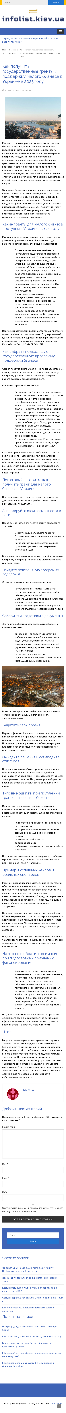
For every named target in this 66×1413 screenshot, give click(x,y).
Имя (5, 1164)
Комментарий (9, 1127)
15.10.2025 (9, 90)
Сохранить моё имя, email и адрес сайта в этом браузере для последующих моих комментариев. (32, 1210)
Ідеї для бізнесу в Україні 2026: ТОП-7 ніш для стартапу (31, 1336)
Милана (28, 1090)
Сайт (4, 1192)
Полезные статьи (23, 90)
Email (5, 1178)
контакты (57, 1403)
